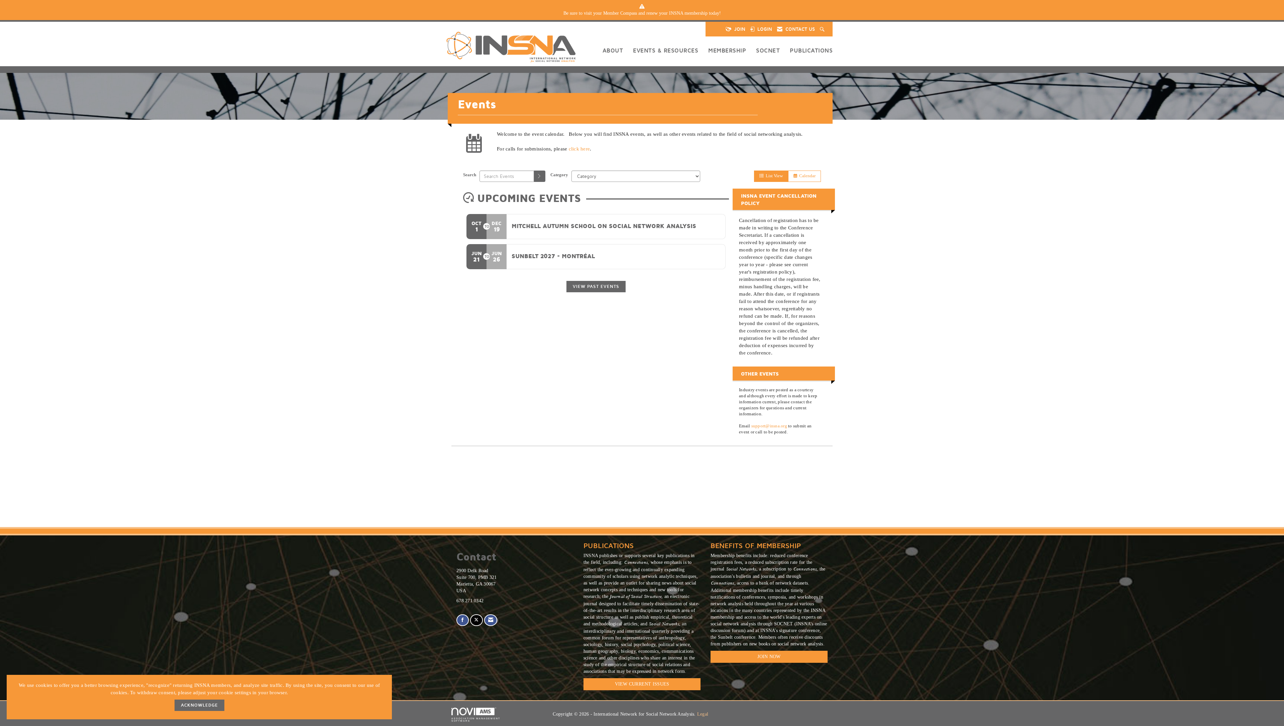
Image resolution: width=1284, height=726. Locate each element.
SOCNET (768, 50)
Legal (702, 714)
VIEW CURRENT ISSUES (642, 684)
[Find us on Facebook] (462, 620)
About (613, 50)
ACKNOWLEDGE (199, 705)
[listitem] (642, 13)
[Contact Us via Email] (490, 620)
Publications (811, 50)
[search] (539, 176)
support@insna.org (769, 426)
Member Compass (620, 13)
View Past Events (596, 286)
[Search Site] (823, 29)
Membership (727, 50)
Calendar (806, 176)
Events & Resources (665, 50)
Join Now (768, 656)
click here (579, 148)
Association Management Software (475, 719)
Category (559, 175)
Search (469, 175)
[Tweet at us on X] (476, 620)
